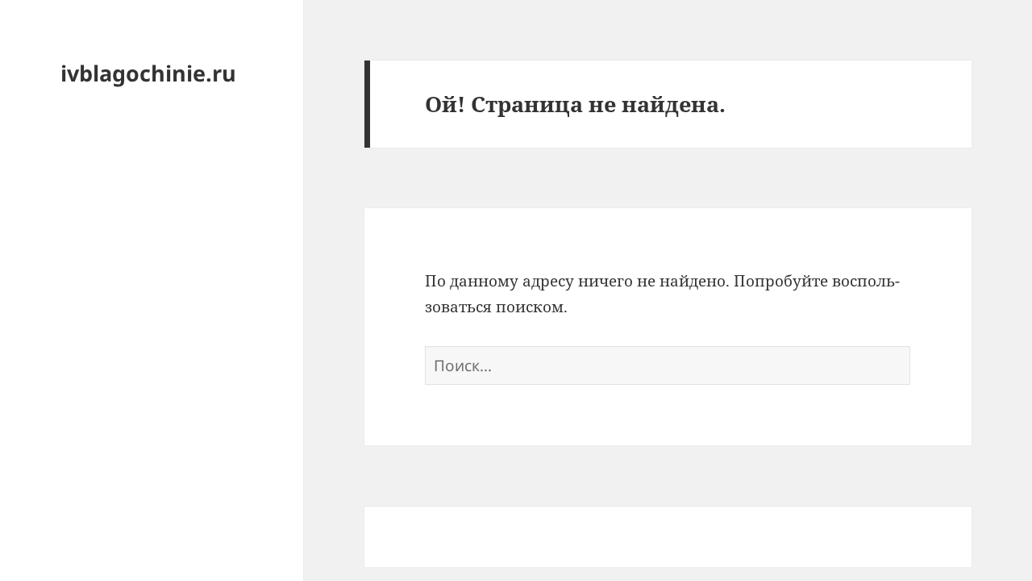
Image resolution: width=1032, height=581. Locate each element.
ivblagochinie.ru (148, 73)
